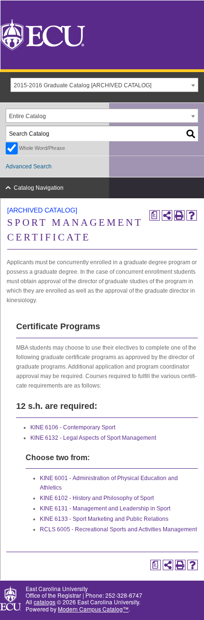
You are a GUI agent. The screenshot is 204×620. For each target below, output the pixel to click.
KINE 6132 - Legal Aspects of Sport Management (93, 438)
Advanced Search (29, 166)
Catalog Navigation (39, 188)
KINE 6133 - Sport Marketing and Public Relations (104, 519)
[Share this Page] (167, 215)
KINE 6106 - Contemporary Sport (72, 427)
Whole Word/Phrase (42, 148)
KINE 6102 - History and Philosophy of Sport (97, 498)
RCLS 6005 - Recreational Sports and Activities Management (118, 529)
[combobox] (104, 85)
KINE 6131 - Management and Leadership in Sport (105, 508)
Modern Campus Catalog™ (93, 609)
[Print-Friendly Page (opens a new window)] (179, 215)
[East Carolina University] (42, 33)
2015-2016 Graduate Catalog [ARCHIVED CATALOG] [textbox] (82, 85)
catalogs (45, 602)
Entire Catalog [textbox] (27, 116)
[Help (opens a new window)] (191, 215)
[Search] (191, 133)
